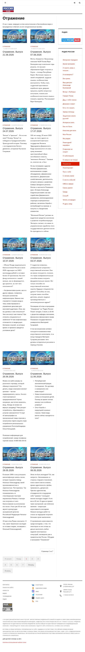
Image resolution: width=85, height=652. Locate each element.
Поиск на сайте (8, 587)
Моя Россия (67, 134)
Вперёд (31, 565)
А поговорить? (68, 74)
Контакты (6, 584)
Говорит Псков (68, 96)
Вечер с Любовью (69, 92)
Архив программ (69, 64)
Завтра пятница (68, 112)
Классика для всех (69, 130)
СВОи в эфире (68, 184)
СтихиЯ (65, 196)
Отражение (67, 164)
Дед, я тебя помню (69, 100)
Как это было (67, 126)
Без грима (66, 78)
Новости (6, 590)
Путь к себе (67, 172)
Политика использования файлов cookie (14, 642)
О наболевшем (68, 156)
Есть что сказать (68, 108)
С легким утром (68, 176)
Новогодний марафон (67, 144)
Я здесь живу (67, 204)
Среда (65, 192)
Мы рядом (66, 138)
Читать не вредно (69, 200)
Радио (5, 599)
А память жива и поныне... (69, 69)
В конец (8, 571)
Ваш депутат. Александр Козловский (67, 85)
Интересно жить (68, 122)
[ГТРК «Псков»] (8, 9)
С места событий (69, 180)
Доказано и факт (69, 104)
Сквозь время (68, 188)
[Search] (79, 2)
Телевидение (7, 596)
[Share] (74, 2)
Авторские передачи (70, 60)
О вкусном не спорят (67, 150)
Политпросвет (68, 168)
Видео (5, 593)
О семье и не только (70, 160)
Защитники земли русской (69, 117)
